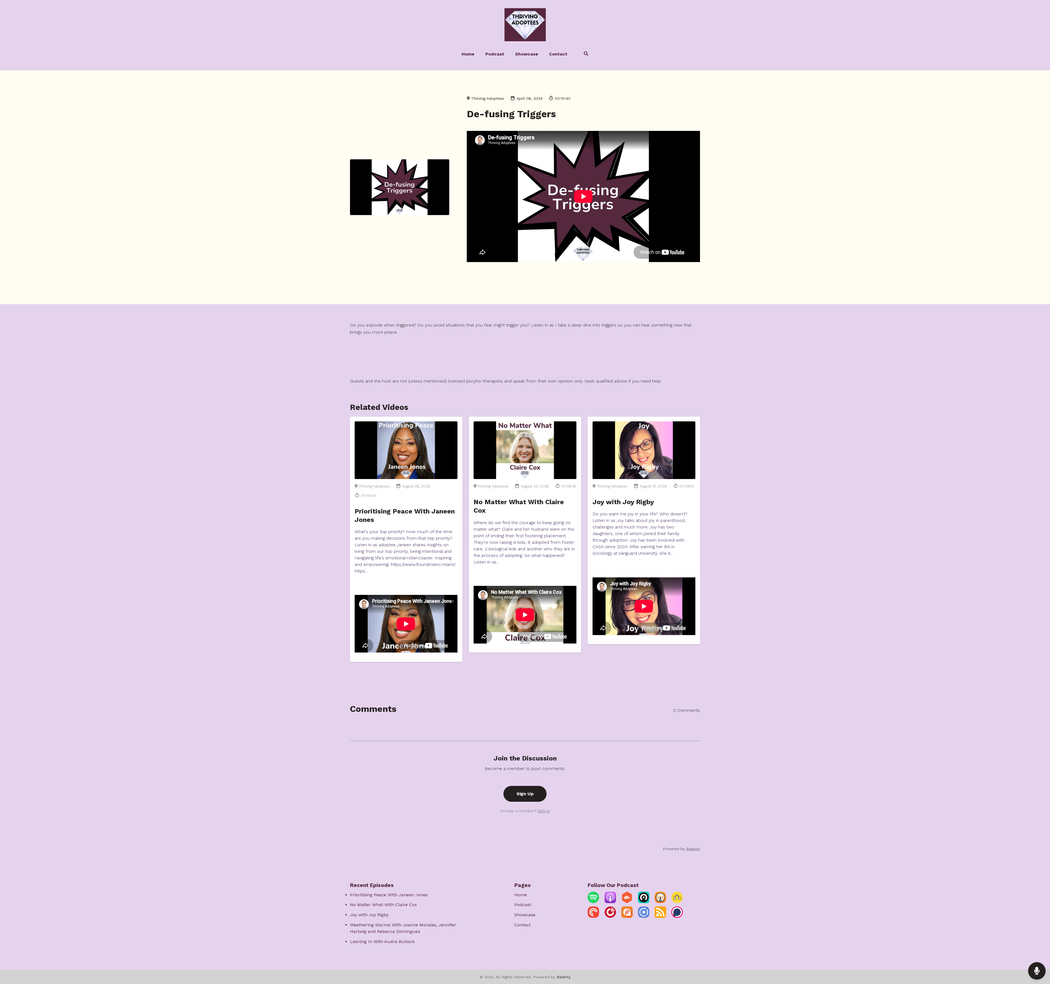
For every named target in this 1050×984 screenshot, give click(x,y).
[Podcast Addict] (627, 916)
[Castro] (643, 901)
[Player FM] (610, 916)
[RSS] (660, 916)
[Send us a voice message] (1037, 971)
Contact (558, 54)
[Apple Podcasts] (610, 901)
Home (468, 54)
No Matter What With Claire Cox (383, 904)
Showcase (526, 54)
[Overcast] (660, 901)
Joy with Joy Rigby (623, 502)
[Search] (583, 54)
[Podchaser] (677, 916)
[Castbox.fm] (627, 901)
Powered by (681, 849)
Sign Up (525, 793)
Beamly (563, 977)
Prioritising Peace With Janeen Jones (389, 894)
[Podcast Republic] (643, 916)
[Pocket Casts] (593, 916)
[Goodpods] (677, 901)
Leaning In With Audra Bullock (382, 941)
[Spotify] (593, 901)
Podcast (494, 54)
